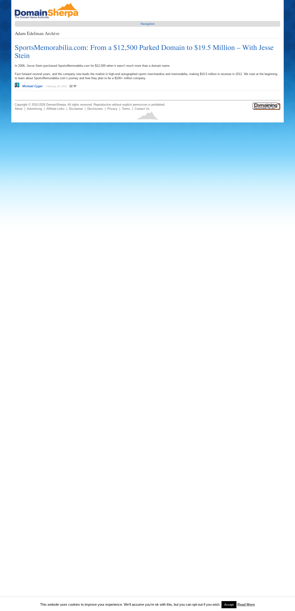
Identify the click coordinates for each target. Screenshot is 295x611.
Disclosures (95, 108)
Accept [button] (229, 604)
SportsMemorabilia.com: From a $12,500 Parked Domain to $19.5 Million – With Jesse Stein (144, 51)
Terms (126, 108)
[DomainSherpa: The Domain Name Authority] (48, 18)
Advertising (34, 108)
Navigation (148, 24)
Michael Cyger (32, 86)
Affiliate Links (55, 108)
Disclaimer (76, 108)
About (19, 108)
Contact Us (142, 108)
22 (71, 86)
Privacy (112, 108)
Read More (246, 604)
